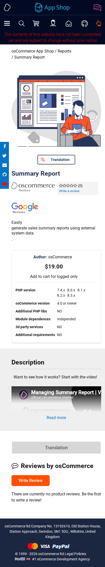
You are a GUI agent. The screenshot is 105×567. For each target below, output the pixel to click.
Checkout (36, 23)
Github (84, 23)
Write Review (31, 480)
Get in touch (98, 23)
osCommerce (52, 257)
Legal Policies (75, 554)
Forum (96, 8)
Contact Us (68, 23)
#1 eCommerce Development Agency (60, 559)
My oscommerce (53, 23)
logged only (67, 276)
